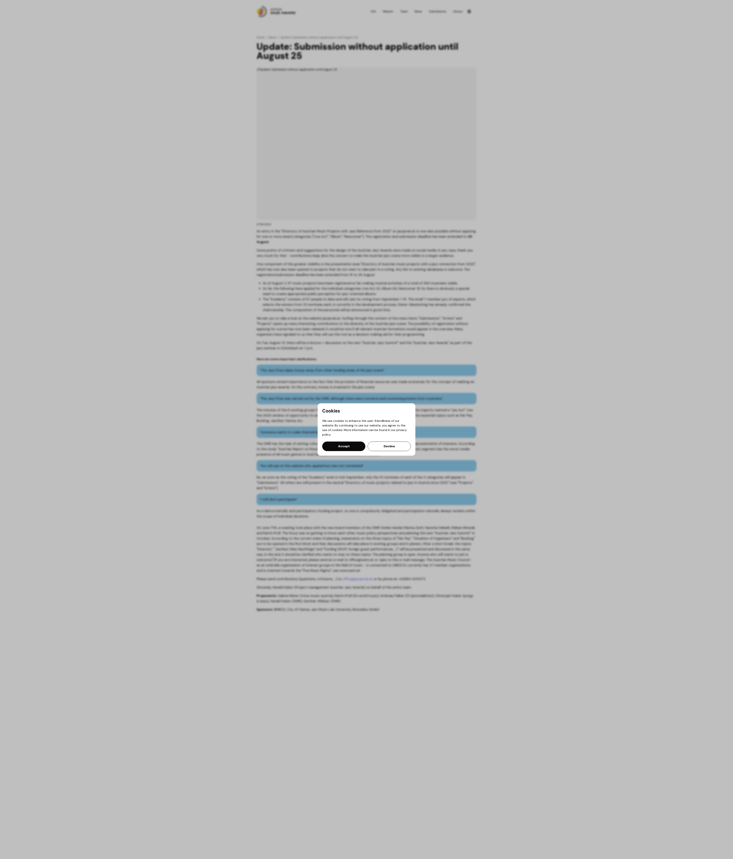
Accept (344, 446)
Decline (389, 446)
